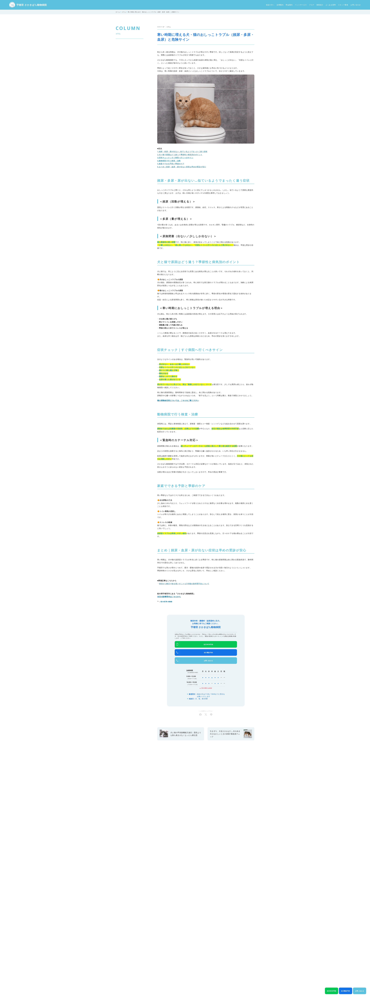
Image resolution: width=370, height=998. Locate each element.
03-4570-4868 (166, 601)
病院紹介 (320, 5)
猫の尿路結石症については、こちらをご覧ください (178, 400)
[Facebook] (200, 714)
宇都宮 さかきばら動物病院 (32, 4)
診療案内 (280, 5)
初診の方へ (270, 5)
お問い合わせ (356, 5)
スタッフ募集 (343, 5)
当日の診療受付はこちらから (169, 596)
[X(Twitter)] (206, 714)
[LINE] (211, 714)
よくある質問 (331, 5)
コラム (124, 12)
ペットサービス (301, 5)
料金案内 (289, 5)
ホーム (118, 12)
